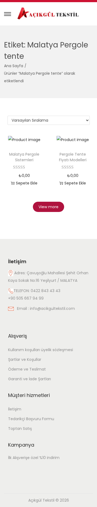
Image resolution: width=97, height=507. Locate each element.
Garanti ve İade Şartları (29, 379)
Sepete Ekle (26, 183)
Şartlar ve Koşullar (24, 359)
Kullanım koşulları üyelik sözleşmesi (40, 349)
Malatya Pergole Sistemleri (24, 157)
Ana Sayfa (13, 65)
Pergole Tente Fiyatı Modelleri (72, 157)
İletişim (14, 409)
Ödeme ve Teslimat (27, 369)
